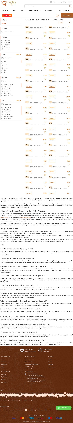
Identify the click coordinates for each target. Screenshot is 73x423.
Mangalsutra (62, 396)
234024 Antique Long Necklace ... (35, 102)
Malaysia (35, 410)
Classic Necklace (8, 95)
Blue (5, 72)
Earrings (3, 396)
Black (5, 70)
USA (2, 410)
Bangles (50, 359)
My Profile (3, 382)
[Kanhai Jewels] (8, 3)
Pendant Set (51, 367)
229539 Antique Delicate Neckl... (35, 28)
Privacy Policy (28, 361)
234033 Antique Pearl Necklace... (35, 134)
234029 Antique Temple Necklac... (35, 124)
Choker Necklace (8, 91)
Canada (18, 410)
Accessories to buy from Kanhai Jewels (10, 393)
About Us (3, 361)
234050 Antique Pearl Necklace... (35, 166)
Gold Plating (7, 114)
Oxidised (66, 11)
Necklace (50, 364)
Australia (12, 410)
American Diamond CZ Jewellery (28, 393)
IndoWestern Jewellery (41, 396)
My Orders (3, 374)
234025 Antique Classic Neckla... (58, 102)
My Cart (3, 379)
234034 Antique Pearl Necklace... (58, 134)
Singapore (42, 410)
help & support (30, 356)
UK (6, 410)
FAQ (26, 359)
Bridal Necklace (7, 89)
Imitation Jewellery (29, 396)
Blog (2, 367)
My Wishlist (4, 377)
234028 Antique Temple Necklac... (58, 113)
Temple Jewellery (5, 400)
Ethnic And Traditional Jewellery (14, 396)
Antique (14, 11)
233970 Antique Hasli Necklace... (58, 49)
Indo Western (48, 11)
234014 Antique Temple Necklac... (58, 81)
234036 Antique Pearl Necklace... (58, 145)
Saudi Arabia (50, 410)
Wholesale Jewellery (27, 400)
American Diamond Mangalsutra (46, 393)
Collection (5, 11)
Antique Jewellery (60, 393)
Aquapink (6, 68)
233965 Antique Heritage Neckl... (35, 49)
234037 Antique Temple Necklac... (35, 156)
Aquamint (6, 66)
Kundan (22, 11)
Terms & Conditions (29, 369)
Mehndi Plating (7, 118)
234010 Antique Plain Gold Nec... (35, 70)
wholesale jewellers (25, 217)
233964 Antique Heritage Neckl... (58, 38)
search (51, 356)
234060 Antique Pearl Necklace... (35, 188)
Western (58, 11)
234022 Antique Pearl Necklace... (58, 92)
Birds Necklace (7, 87)
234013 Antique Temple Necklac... (35, 81)
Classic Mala (7, 93)
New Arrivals (67, 15)
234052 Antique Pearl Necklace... (35, 177)
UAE (24, 410)
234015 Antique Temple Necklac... (35, 92)
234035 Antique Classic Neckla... (35, 145)
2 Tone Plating (7, 107)
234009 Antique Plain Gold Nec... (58, 60)
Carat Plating (7, 112)
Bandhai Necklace (8, 84)
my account (5, 371)
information (5, 356)
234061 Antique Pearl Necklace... (58, 188)
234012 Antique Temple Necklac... (58, 70)
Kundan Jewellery (53, 396)
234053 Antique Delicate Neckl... (58, 177)
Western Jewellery (16, 400)
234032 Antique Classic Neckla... (58, 124)
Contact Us (4, 364)
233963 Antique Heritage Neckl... (35, 38)
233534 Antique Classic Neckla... (58, 28)
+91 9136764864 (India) (33, 384)
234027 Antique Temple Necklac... (35, 113)
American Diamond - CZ (34, 11)
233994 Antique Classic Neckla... (35, 60)
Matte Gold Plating (8, 116)
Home (2, 359)
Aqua (5, 61)
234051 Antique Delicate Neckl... (58, 166)
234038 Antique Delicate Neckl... (58, 156)
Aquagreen (6, 64)
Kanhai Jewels (4, 217)
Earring (50, 361)
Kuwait (28, 410)
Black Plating (7, 110)
